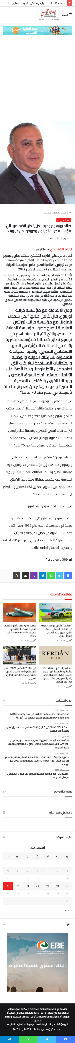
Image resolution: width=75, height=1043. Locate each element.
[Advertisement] (37, 77)
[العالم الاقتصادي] (48, 14)
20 (37, 886)
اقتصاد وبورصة (51, 212)
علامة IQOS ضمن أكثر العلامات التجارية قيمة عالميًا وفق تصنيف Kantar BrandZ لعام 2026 (20, 630)
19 (47, 886)
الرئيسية (65, 212)
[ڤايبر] (34, 575)
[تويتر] (59, 575)
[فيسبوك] (68, 575)
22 (17, 886)
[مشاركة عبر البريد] (25, 575)
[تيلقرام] (42, 575)
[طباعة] (16, 575)
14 (27, 878)
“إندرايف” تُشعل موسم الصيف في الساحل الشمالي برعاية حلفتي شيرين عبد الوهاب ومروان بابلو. (56, 630)
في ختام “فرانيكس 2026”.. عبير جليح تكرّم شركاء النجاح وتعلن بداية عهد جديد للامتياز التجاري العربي (20, 673)
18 (57, 886)
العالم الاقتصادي (61, 249)
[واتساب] (51, 575)
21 (27, 886)
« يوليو (68, 910)
